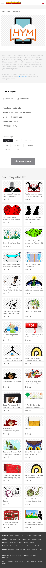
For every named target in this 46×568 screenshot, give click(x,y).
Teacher (18, 546)
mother (31, 542)
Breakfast (11, 549)
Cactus (29, 536)
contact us (23, 76)
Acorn (11, 536)
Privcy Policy (18, 561)
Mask (11, 542)
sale (17, 141)
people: (5, 542)
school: (5, 546)
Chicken (34, 539)
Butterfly (24, 539)
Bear (14, 539)
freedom (28, 141)
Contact (26, 561)
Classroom (30, 546)
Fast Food (34, 549)
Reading (38, 546)
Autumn (17, 536)
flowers (30, 145)
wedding (8, 150)
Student (12, 546)
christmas (17, 145)
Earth (39, 536)
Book (24, 546)
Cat (29, 539)
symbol (7, 141)
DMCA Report (10, 92)
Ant (11, 539)
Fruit (40, 549)
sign (6, 145)
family (26, 542)
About (4, 561)
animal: (5, 539)
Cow (39, 539)
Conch (35, 536)
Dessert (22, 549)
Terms (10, 561)
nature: (5, 536)
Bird (19, 539)
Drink (28, 549)
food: (4, 549)
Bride (20, 542)
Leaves (23, 536)
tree (18, 150)
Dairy (17, 549)
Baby (16, 542)
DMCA (33, 561)
